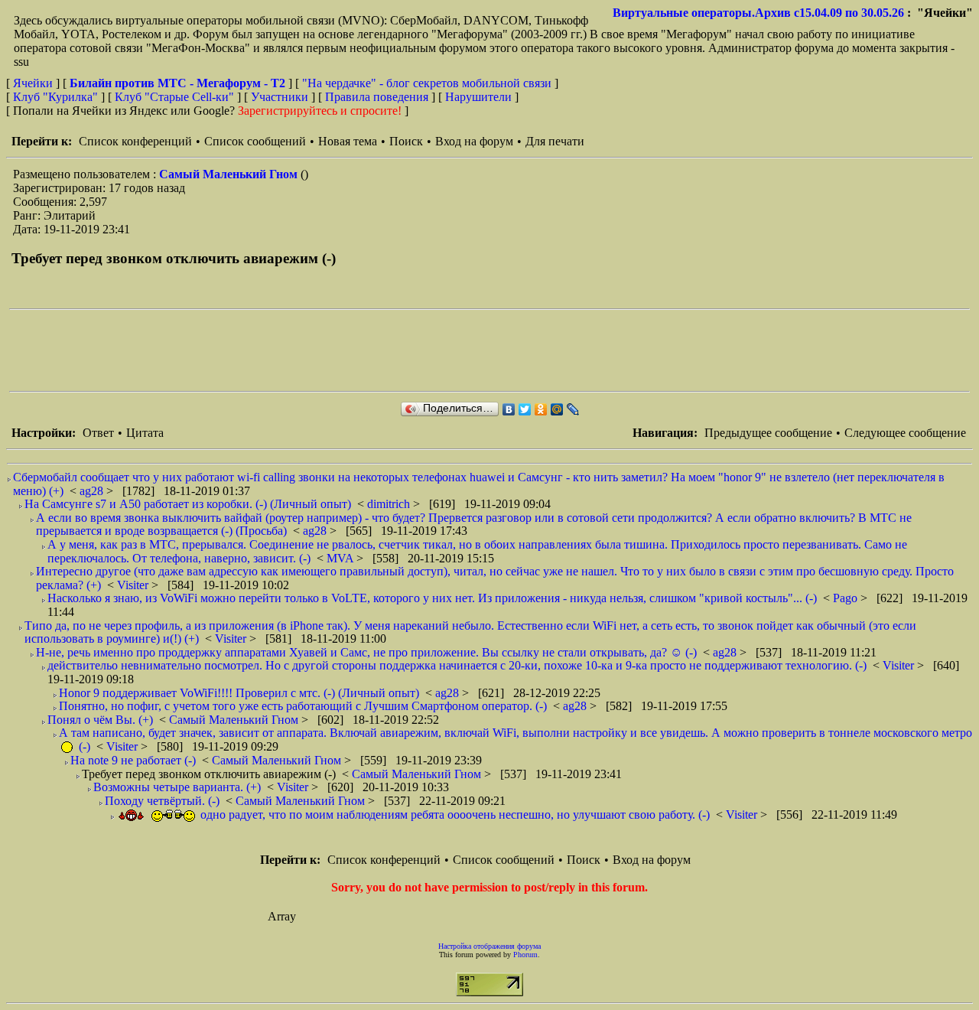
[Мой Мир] (557, 409)
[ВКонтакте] (509, 409)
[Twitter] (525, 409)
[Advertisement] (287, 350)
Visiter (134, 584)
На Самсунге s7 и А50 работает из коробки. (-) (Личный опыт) (187, 503)
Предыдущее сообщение (768, 432)
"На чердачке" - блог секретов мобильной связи (426, 83)
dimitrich (390, 503)
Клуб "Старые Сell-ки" (174, 96)
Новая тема (347, 141)
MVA (341, 558)
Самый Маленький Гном (230, 174)
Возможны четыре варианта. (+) (177, 786)
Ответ (98, 432)
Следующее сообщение (905, 432)
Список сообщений (255, 141)
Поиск (406, 141)
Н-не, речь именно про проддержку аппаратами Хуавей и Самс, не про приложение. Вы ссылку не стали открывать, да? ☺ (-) (366, 652)
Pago (846, 597)
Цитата (145, 432)
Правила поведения (376, 96)
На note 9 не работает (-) (133, 760)
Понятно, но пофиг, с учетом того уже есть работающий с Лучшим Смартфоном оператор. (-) (303, 705)
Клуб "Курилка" (55, 96)
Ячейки (34, 83)
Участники (279, 96)
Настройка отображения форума (489, 946)
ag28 (93, 490)
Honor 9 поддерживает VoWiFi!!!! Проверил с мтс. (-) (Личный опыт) (239, 692)
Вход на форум (474, 141)
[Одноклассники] (541, 409)
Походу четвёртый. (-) (162, 800)
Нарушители (478, 96)
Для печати (554, 141)
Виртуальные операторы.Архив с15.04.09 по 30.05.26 (758, 12)
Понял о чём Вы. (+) (100, 719)
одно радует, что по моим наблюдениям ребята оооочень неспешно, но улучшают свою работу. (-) (453, 814)
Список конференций (135, 141)
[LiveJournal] (573, 409)
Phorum (525, 954)
